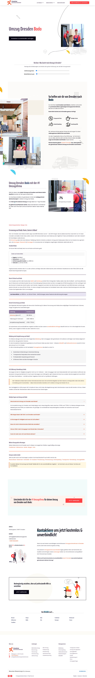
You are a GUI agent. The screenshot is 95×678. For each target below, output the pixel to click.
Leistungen (39, 3)
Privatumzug (40, 459)
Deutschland (12, 459)
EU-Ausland (33, 459)
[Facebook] (9, 676)
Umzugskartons (38, 347)
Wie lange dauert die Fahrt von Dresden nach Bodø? (25, 414)
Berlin (32, 281)
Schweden (26, 459)
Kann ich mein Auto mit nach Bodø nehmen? (22, 434)
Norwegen (23, 225)
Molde (25, 447)
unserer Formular (66, 142)
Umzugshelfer (81, 459)
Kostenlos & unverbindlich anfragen (22, 38)
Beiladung (13, 315)
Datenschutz (85, 676)
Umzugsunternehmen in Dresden (74, 543)
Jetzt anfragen (74, 500)
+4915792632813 (13, 541)
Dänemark (20, 459)
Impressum (80, 676)
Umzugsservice (49, 3)
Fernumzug (14, 240)
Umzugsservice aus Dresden (52, 550)
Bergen (30, 447)
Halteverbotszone (72, 343)
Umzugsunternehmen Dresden (21, 676)
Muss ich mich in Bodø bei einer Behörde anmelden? (25, 424)
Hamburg (39, 281)
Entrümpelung (57, 459)
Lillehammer (19, 447)
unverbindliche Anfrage (53, 326)
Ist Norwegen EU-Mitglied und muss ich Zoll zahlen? (24, 419)
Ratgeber (75, 676)
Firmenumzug (49, 459)
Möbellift (61, 343)
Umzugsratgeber (61, 3)
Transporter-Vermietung (69, 459)
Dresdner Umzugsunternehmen (14, 225)
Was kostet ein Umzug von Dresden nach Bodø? (24, 401)
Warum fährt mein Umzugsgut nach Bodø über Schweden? (27, 429)
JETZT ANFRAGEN (21, 592)
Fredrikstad (12, 447)
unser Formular (67, 558)
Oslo (34, 447)
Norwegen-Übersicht (19, 242)
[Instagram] (11, 676)
